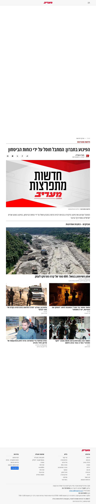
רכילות (88, 467)
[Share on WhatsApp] (12, 156)
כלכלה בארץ (86, 462)
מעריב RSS (64, 465)
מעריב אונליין (80, 155)
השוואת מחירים (40, 475)
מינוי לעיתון (64, 472)
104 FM (42, 470)
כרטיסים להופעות (85, 480)
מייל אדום (64, 462)
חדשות (88, 457)
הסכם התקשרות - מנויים (12, 460)
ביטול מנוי (64, 480)
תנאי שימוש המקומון (13, 465)
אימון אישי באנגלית (39, 457)
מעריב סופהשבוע (62, 467)
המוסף (65, 470)
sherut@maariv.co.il (76, 491)
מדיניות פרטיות (15, 462)
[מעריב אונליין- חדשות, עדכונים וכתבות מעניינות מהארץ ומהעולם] (48, 2)
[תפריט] (92, 3)
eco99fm (41, 467)
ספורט (88, 465)
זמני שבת (41, 472)
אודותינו (65, 477)
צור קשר (65, 457)
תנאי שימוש (16, 457)
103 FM (42, 465)
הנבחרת (88, 472)
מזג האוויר (87, 477)
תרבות (88, 470)
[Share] (27, 156)
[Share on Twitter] (17, 156)
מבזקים (88, 460)
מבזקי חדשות (80, 138)
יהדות (88, 475)
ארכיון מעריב (64, 475)
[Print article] (7, 156)
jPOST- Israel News (38, 460)
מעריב (88, 138)
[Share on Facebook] (22, 156)
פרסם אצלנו (64, 460)
